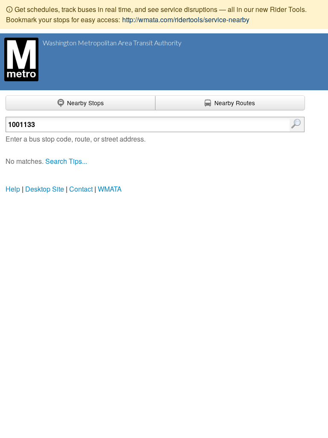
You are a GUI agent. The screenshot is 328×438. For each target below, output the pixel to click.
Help (13, 189)
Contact (81, 189)
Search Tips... (66, 161)
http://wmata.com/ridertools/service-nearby (185, 19)
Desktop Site (44, 189)
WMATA (110, 189)
